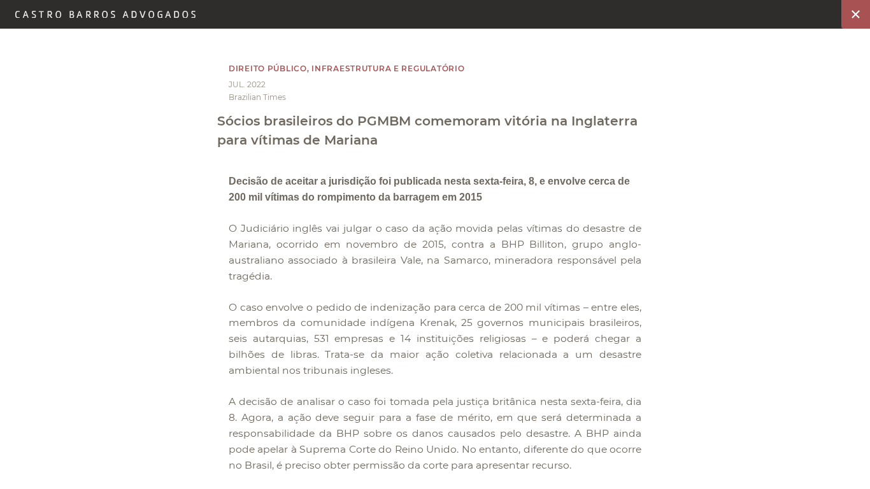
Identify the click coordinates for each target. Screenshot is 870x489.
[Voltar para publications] (855, 14)
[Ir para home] (105, 14)
